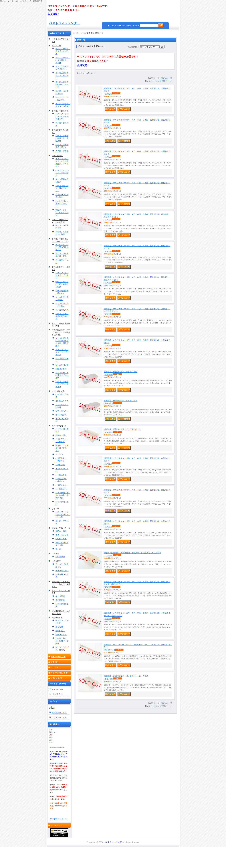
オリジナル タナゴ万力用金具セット (62, 247)
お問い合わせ (126, 25)
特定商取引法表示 (58, 657)
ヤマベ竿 (55, 509)
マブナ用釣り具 (58, 391)
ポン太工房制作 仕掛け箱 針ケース (63, 84)
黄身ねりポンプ (62, 365)
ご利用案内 (114, 25)
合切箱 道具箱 (62, 151)
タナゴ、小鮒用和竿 (60, 111)
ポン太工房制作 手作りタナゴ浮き (63, 51)
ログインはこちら (59, 717)
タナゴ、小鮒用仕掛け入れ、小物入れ (62, 138)
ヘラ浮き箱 (60, 465)
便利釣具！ (60, 631)
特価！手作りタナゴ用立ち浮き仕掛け (62, 284)
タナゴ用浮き (57, 156)
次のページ (167, 81)
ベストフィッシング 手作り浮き (62, 173)
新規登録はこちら (59, 712)
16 (161, 81)
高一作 (58, 549)
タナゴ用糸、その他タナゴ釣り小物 (62, 375)
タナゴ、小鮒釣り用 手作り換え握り (62, 384)
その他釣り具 (57, 617)
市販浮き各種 (61, 634)
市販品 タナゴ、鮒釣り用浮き (62, 212)
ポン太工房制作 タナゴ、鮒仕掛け (63, 75)
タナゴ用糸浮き (62, 310)
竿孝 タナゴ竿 (62, 535)
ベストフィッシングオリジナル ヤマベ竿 (63, 514)
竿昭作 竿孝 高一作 (61, 528)
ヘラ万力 (59, 454)
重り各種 (59, 627)
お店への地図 (56, 678)
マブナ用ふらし (62, 411)
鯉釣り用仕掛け (62, 570)
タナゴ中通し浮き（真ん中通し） (62, 188)
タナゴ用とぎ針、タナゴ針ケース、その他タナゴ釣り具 (61, 332)
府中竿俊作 (60, 556)
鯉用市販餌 (60, 600)
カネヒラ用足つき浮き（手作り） (62, 203)
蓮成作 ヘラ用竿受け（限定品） (62, 448)
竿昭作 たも (61, 539)
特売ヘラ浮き (61, 435)
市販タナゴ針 (61, 369)
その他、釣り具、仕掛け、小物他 (62, 641)
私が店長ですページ (58, 819)
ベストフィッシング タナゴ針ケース (62, 352)
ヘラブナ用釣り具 (59, 426)
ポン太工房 (56, 45)
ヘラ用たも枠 (61, 485)
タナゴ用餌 (60, 596)
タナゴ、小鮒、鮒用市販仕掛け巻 (62, 316)
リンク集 (54, 667)
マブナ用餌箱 (61, 415)
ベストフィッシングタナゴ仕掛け (62, 275)
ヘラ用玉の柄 (61, 475)
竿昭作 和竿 (61, 531)
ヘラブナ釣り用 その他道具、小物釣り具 (63, 495)
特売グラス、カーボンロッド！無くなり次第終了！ (61, 584)
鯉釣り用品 (56, 561)
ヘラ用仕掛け (61, 489)
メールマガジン (57, 825)
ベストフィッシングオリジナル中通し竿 (62, 116)
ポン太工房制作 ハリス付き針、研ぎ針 (63, 60)
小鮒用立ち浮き (62, 401)
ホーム (76, 33)
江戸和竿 (55, 553)
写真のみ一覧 (166, 78)
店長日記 (54, 662)
